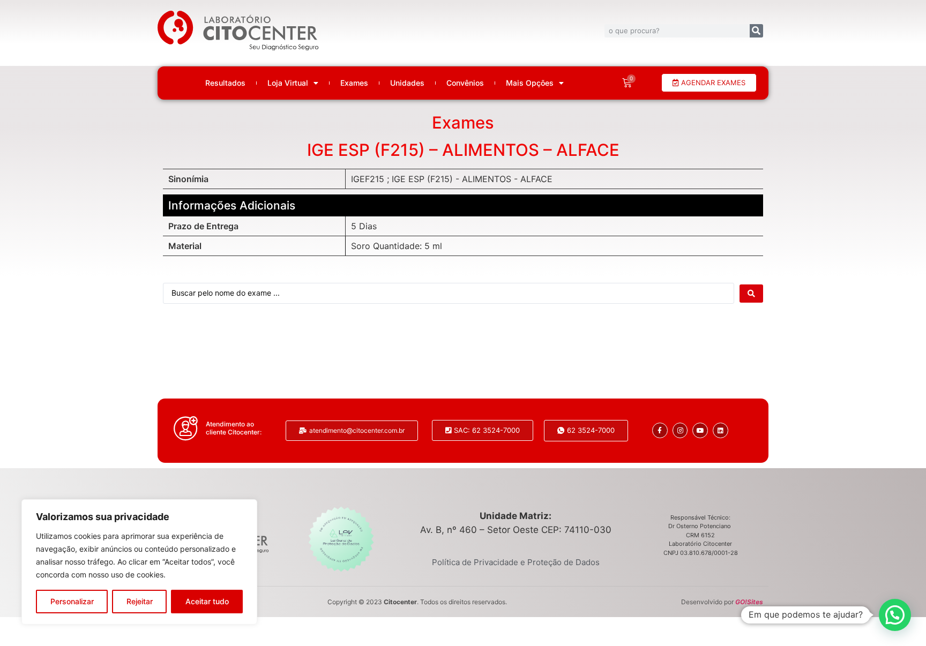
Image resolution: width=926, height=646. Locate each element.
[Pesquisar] (756, 30)
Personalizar (72, 601)
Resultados (225, 83)
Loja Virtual (287, 83)
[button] (895, 615)
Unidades (407, 83)
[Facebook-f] (660, 430)
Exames (354, 83)
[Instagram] (680, 430)
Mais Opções (530, 83)
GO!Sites (749, 602)
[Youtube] (700, 430)
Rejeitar (139, 601)
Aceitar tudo (207, 601)
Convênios (465, 83)
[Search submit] (751, 293)
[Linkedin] (720, 430)
